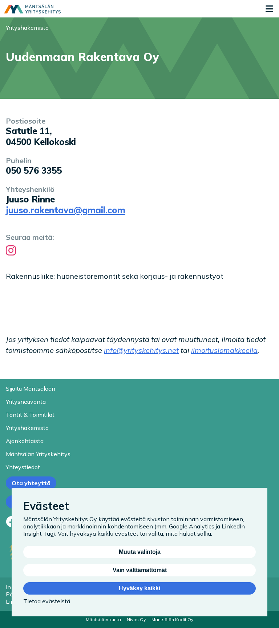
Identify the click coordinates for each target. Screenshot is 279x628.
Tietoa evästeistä (46, 601)
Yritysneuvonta (26, 401)
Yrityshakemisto (27, 27)
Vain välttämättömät (140, 570)
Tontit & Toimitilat (30, 414)
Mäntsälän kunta (103, 619)
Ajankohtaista (25, 440)
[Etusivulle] (32, 8)
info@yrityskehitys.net (141, 350)
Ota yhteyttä (31, 483)
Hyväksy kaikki (139, 588)
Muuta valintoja (140, 552)
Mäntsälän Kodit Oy (172, 619)
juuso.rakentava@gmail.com (65, 210)
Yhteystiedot (23, 467)
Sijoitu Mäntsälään (30, 388)
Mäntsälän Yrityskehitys (38, 454)
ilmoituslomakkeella (224, 350)
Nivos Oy (136, 619)
